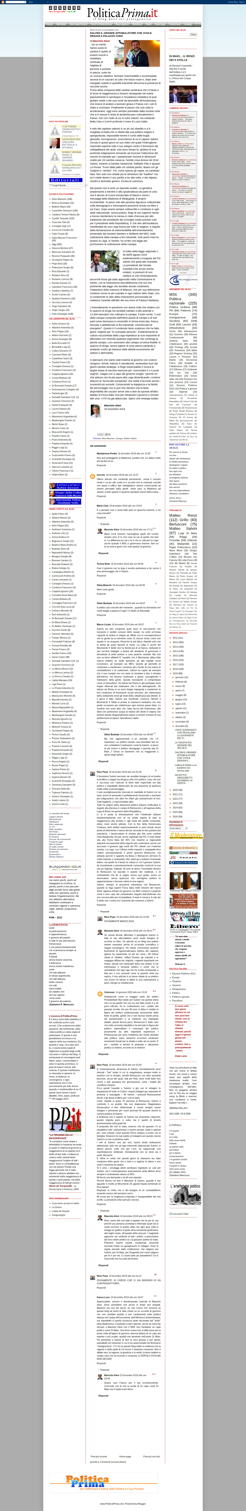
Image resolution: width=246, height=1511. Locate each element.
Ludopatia (187, 427)
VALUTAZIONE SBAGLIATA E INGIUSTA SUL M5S (70, 130)
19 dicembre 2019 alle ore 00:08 (136, 734)
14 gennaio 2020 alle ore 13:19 (131, 992)
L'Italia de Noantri (60, 1211)
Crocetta (174, 540)
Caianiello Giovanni (62, 210)
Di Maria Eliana (59, 622)
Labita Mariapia (59, 680)
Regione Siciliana (183, 353)
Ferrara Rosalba (60, 645)
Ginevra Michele (60, 248)
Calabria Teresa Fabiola (64, 214)
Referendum (175, 376)
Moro (183, 598)
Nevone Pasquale (61, 256)
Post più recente (99, 1456)
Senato (190, 414)
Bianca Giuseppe (60, 203)
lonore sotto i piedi (178, 162)
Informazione (190, 331)
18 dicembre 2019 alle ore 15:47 (122, 475)
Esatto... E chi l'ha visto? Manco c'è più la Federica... (183, 178)
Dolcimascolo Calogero (64, 389)
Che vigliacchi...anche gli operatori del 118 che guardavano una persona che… (183, 243)
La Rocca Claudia (61, 676)
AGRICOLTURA (179, 437)
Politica (176, 993)
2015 (175, 655)
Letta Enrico (188, 560)
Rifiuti (171, 420)
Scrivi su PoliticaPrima (101, 24)
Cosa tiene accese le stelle (65, 1203)
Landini (178, 595)
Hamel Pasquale (60, 405)
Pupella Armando (60, 443)
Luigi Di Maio (187, 533)
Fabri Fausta (58, 234)
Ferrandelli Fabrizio (62, 641)
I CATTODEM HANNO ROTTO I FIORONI (71, 142)
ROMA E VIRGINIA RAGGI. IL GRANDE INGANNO (71, 169)
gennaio (179, 677)
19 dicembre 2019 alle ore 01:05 (125, 772)
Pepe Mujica (176, 430)
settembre (180, 713)
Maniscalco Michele (62, 696)
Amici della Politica (78, 24)
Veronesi (177, 605)
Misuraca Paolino (60, 723)
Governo (178, 334)
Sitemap (188, 24)
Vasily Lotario (58, 800)
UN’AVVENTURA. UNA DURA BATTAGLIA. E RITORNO (71, 156)
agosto (179, 708)
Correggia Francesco (62, 603)
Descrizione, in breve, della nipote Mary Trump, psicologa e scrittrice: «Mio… (184, 202)
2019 (175, 673)
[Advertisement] (125, 1446)
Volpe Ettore (58, 474)
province (179, 382)
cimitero (193, 433)
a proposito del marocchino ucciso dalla (184, 239)
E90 (183, 440)
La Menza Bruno (60, 669)
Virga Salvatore (59, 306)
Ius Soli (183, 372)
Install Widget (183, 272)
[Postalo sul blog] (101, 434)
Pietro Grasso (186, 576)
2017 (175, 664)
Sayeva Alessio (59, 451)
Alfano (172, 579)
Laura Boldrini (186, 579)
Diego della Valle (177, 608)
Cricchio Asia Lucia (61, 607)
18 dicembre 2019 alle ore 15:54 (125, 506)
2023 (175, 803)
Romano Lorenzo (60, 279)
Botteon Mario (59, 207)
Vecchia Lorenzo (60, 302)
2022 (175, 799)
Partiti (148, 24)
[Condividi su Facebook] (106, 434)
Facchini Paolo (59, 630)
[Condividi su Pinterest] (109, 434)
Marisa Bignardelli (61, 707)
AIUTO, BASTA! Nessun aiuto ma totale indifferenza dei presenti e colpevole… (183, 229)
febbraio (179, 681)
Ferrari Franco (59, 649)
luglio (178, 704)
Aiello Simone (59, 324)
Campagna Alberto (61, 572)
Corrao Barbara (59, 378)
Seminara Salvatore (62, 785)
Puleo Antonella (60, 440)
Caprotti (190, 605)
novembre (180, 721)
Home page (160, 24)
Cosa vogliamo (122, 24)
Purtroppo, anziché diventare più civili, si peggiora (182, 121)
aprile (178, 690)
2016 (175, 660)
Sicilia (172, 331)
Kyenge (193, 592)
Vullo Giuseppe (59, 314)
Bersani (188, 557)
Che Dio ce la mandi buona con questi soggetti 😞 (182, 191)
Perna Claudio (59, 734)
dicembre (180, 726)
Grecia (190, 417)
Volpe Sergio (58, 310)
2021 (175, 794)
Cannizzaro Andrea (61, 576)
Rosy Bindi (181, 624)
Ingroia (182, 614)
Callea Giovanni (60, 351)
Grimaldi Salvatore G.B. (64, 397)
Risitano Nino (59, 275)
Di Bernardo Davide (62, 385)
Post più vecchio (151, 1456)
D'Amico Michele (60, 610)
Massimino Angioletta (62, 416)
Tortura (183, 433)
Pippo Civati (192, 618)
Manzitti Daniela (60, 699)
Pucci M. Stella (59, 742)
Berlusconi (177, 524)
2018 (175, 669)
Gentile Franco (59, 653)
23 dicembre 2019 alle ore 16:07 (127, 1297)
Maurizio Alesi (111, 529)
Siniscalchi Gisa (60, 463)
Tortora (176, 602)
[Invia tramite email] (98, 434)
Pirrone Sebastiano (61, 738)
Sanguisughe (58, 1215)
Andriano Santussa (61, 529)
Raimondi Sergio (60, 754)
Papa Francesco (180, 547)
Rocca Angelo (59, 761)
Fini (191, 608)
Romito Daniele (60, 283)
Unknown (109, 992)
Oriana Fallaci (178, 618)
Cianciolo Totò (59, 222)
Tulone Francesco (61, 471)
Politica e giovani (188, 388)
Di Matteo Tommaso (62, 626)
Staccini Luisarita (60, 467)
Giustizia (174, 320)
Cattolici (193, 366)
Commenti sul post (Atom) (113, 1462)
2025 (175, 812)
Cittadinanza (175, 344)
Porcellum (177, 1000)
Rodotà (176, 586)
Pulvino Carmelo (60, 746)
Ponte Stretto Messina (183, 411)
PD (171, 310)
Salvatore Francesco (62, 287)
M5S (173, 294)
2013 (175, 647)
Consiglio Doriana (61, 366)
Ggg (54, 244)
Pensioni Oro (190, 379)
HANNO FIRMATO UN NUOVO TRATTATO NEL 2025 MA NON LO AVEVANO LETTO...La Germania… (184, 150)
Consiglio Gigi (59, 226)
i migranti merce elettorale (183, 144)
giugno (179, 699)
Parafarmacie (191, 408)
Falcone (173, 560)
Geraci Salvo (58, 657)
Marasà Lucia (58, 703)
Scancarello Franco (62, 455)
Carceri (193, 382)
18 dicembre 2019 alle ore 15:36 (134, 453)
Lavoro (186, 324)
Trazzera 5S (175, 417)
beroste (101, 475)
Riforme (178, 369)
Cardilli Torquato (60, 218)
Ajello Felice (58, 514)
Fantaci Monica (59, 638)
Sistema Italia (178, 341)
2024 (175, 807)
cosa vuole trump (178, 200)
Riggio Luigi (58, 447)
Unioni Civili (188, 401)
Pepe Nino (57, 263)
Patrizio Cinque (190, 582)
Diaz (192, 437)
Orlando (192, 540)
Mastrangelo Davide (62, 420)
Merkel (182, 563)
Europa (173, 314)
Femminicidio (175, 408)
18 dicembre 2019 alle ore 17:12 (136, 529)
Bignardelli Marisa (61, 552)
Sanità (181, 414)
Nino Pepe (102, 772)
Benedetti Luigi (59, 347)
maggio (179, 695)
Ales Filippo (58, 331)
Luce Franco (58, 412)
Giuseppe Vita (191, 611)
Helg (174, 614)
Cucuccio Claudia (61, 230)
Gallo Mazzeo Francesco (64, 238)
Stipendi (183, 392)
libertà (172, 360)
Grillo (184, 520)
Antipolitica (174, 424)
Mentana (173, 582)
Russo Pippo (58, 765)
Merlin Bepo (58, 424)
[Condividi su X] (103, 434)
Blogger (141, 1504)
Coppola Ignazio (60, 374)
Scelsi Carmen (59, 294)
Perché (50, 24)
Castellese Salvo (60, 358)
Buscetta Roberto (60, 564)
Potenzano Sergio (61, 267)
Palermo (186, 310)
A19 (171, 405)
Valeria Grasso (190, 602)
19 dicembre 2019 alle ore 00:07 (129, 603)
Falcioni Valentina (61, 634)
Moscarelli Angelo (61, 432)
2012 (175, 642)
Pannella (184, 573)
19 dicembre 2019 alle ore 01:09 (132, 917)
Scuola (193, 347)
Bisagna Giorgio (60, 556)
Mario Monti (175, 550)
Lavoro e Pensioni (180, 357)
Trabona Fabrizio (60, 792)
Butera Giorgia (59, 568)
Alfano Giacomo (60, 335)
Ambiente (192, 369)
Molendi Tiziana (60, 727)
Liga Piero (57, 684)
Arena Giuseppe (60, 339)
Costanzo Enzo (59, 381)
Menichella (192, 614)
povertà (193, 344)
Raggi (183, 536)
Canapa (119, 438)
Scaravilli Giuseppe (62, 459)
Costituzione (174, 24)
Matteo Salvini (130, 438)
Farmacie (186, 405)
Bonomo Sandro (60, 560)
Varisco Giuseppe (61, 796)
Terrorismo (179, 350)
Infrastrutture (177, 327)
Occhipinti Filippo (60, 260)
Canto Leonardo (60, 579)
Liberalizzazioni (176, 395)
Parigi (171, 414)
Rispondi (101, 465)
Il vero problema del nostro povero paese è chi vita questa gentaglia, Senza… (184, 164)
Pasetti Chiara (59, 436)
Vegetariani (173, 440)
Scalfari (188, 566)
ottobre (179, 717)
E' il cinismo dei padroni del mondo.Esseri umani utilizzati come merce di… (184, 135)
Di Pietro (173, 589)
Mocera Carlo (58, 428)
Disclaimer (137, 24)
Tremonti (193, 624)
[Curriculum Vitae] (178, 1214)
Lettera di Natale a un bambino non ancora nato (186, 768)
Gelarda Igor (58, 393)
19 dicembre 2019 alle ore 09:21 (136, 1216)
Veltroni (175, 627)
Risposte (104, 524)
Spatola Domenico (61, 298)
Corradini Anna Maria (62, 595)
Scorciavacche (186, 420)
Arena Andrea (59, 537)
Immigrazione (177, 317)
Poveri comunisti (183, 270)
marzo (178, 686)
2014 (175, 651)
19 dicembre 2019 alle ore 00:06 (127, 564)
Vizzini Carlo (58, 804)
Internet (172, 427)
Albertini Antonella (61, 327)
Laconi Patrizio (59, 409)
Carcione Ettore (60, 354)
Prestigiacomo (179, 621)
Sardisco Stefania (61, 291)
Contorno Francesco (62, 370)
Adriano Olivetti (176, 570)
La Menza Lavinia (61, 672)
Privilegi (179, 347)
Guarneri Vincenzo (61, 401)
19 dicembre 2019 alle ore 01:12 (125, 1276)
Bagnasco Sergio (60, 541)
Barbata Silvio (59, 549)
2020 (175, 790)
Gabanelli (188, 589)
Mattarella (183, 543)
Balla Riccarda (59, 343)
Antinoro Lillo (58, 533)
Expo (189, 424)
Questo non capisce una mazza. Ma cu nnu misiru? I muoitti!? (183, 214)
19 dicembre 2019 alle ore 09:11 (136, 931)
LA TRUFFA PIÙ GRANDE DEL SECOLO (183, 745)
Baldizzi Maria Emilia (62, 545)
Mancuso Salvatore (61, 252)
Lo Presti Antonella (61, 688)
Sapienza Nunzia (60, 773)
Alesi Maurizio (108, 438)
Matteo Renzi (183, 515)
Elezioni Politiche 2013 (183, 973)
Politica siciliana (179, 307)
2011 (175, 638)
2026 (175, 816)
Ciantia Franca (59, 362)
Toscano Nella (59, 789)
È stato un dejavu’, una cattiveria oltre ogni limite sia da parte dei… (182, 257)
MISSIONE (61, 24)
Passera (193, 598)
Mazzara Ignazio (60, 719)
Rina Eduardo (59, 271)
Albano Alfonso (59, 518)
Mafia (194, 350)
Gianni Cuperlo (175, 611)
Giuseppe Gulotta (177, 592)
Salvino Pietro (59, 769)
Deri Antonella (59, 614)
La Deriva (57, 1207)
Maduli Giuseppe (60, 692)
